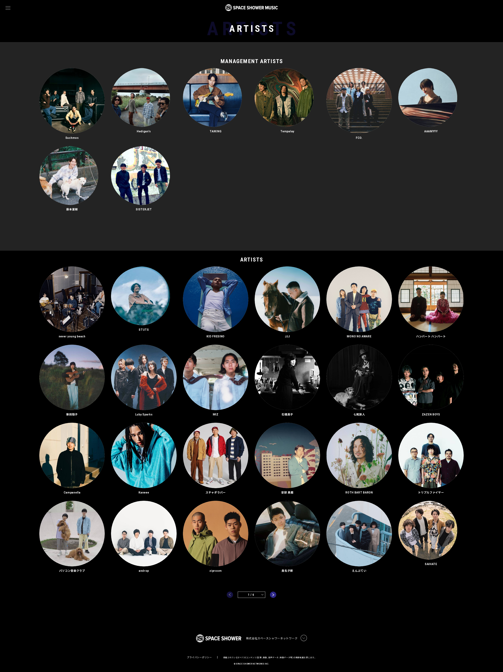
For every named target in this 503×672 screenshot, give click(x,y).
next (273, 595)
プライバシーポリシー (199, 657)
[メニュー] (8, 8)
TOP (495, 663)
